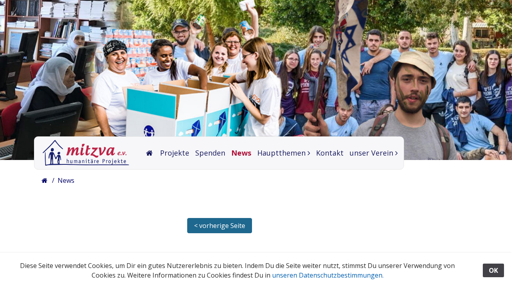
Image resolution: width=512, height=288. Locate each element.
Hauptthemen (281, 153)
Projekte (174, 153)
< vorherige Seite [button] (219, 225)
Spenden (210, 153)
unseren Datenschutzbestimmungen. (328, 275)
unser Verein (371, 153)
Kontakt (330, 153)
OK (493, 270)
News (241, 153)
